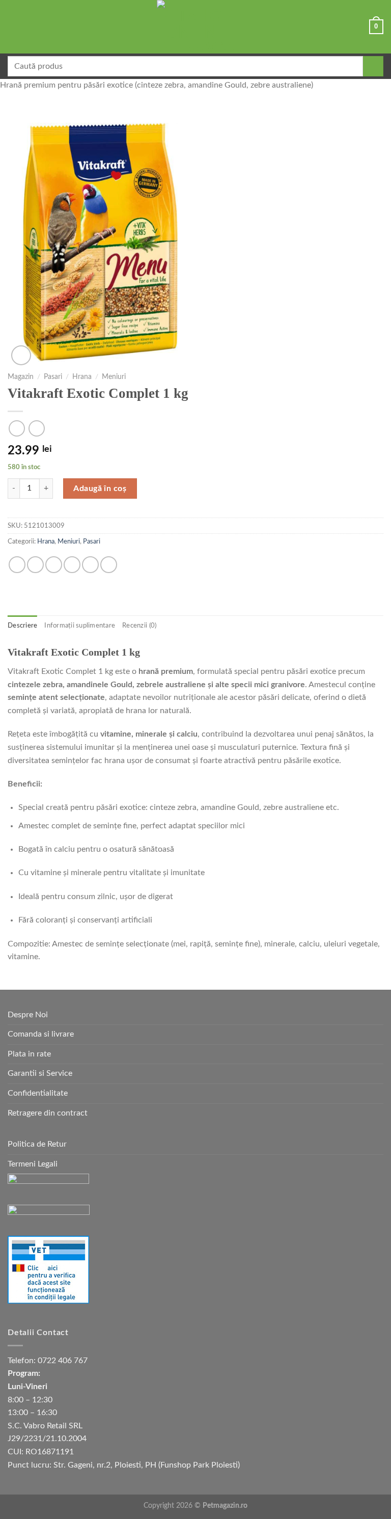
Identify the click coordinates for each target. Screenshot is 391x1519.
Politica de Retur (37, 1144)
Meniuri (114, 377)
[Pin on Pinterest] (90, 564)
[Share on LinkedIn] (108, 564)
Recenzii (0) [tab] (139, 625)
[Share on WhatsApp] (17, 564)
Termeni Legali (33, 1164)
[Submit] (373, 66)
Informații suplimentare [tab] (79, 625)
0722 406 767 (63, 1361)
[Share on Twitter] (53, 564)
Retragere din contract (48, 1113)
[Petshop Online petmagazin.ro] (195, 26)
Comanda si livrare (41, 1034)
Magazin (21, 377)
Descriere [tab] (22, 625)
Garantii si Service (40, 1073)
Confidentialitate (38, 1093)
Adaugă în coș (99, 488)
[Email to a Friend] (72, 564)
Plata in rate (29, 1054)
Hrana (82, 377)
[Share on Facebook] (35, 564)
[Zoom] (21, 355)
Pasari (53, 377)
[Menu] (14, 26)
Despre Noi (28, 1015)
